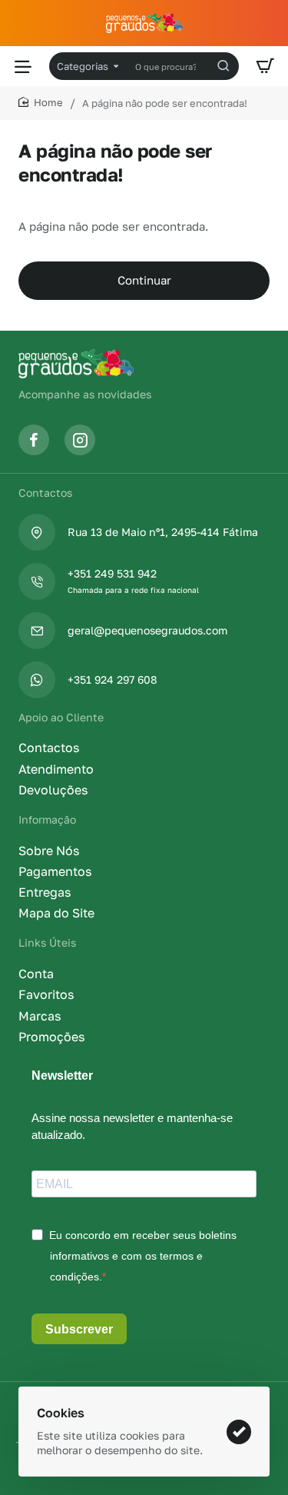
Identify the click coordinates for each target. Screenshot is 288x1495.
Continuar (144, 280)
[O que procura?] (223, 66)
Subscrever (79, 1329)
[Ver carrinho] (265, 66)
